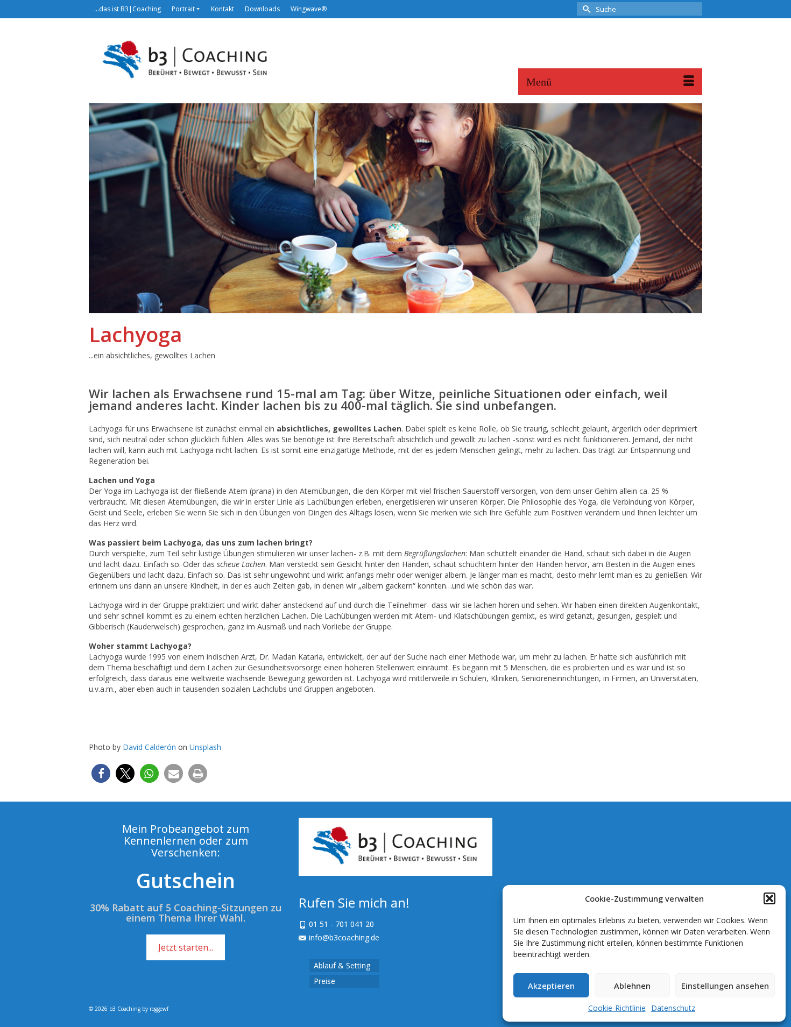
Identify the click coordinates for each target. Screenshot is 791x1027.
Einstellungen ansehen (725, 985)
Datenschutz (673, 1008)
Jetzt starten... (185, 947)
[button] (769, 898)
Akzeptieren (551, 985)
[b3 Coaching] (185, 61)
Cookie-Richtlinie (617, 1008)
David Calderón (149, 747)
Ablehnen (632, 985)
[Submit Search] (585, 9)
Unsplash (205, 747)
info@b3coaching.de (344, 937)
